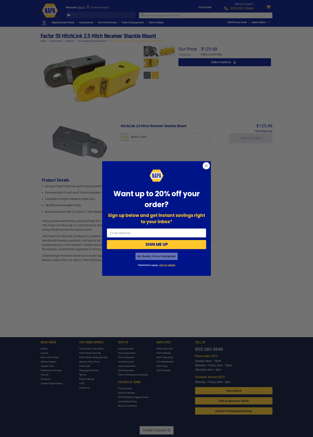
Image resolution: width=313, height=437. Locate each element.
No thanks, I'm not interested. (156, 256)
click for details (167, 265)
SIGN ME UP (156, 244)
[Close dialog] (206, 166)
